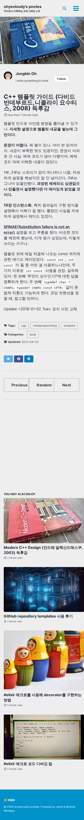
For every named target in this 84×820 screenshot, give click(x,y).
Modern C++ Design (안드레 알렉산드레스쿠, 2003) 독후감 (43, 550)
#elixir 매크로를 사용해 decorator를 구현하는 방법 (43, 697)
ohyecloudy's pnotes (23, 8)
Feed (11, 800)
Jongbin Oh (26, 73)
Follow (61, 79)
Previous (19, 385)
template (69, 325)
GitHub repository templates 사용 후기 (38, 616)
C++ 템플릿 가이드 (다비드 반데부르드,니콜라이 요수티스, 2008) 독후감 (40, 102)
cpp (23, 325)
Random (44, 385)
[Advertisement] (42, 445)
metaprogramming (45, 325)
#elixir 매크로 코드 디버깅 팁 (28, 763)
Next (66, 385)
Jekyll (59, 806)
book (33, 334)
